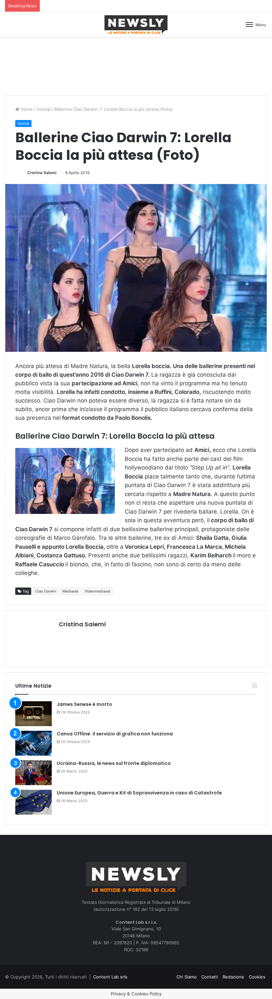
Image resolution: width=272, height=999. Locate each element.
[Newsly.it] (136, 24)
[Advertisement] (136, 65)
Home (26, 109)
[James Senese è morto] (33, 713)
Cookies (257, 976)
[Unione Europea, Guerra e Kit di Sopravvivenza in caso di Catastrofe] (33, 802)
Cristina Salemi (41, 172)
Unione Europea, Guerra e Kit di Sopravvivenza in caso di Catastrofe (139, 792)
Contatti (209, 976)
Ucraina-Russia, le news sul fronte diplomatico (114, 763)
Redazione (233, 976)
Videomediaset (97, 591)
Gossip (43, 109)
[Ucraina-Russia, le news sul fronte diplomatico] (33, 772)
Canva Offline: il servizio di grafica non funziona (115, 733)
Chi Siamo (186, 976)
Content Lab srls (110, 976)
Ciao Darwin (45, 591)
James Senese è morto (84, 704)
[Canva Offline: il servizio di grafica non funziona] (33, 743)
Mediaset (70, 591)
